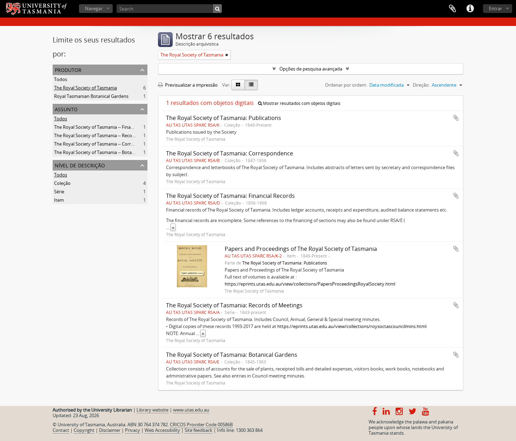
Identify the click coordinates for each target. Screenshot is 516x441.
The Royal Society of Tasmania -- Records (96, 135)
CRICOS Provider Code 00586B (201, 424)
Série (59, 191)
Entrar (495, 8)
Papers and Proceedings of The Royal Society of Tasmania (301, 249)
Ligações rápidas (470, 9)
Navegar (93, 8)
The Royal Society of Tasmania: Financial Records (230, 196)
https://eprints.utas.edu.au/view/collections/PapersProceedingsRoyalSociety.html (310, 284)
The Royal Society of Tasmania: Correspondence (229, 153)
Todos (60, 79)
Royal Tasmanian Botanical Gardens (91, 96)
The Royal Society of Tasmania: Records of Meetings (234, 305)
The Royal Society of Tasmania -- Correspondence (105, 144)
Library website (152, 410)
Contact (61, 430)
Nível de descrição (80, 164)
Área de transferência (452, 9)
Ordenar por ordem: (346, 85)
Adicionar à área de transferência (455, 117)
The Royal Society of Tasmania (85, 88)
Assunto (66, 108)
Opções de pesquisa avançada (310, 69)
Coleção (62, 183)
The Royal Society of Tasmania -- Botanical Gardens (107, 152)
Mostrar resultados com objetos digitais (301, 103)
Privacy (132, 430)
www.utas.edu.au (191, 410)
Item (59, 200)
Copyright (84, 430)
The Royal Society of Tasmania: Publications (223, 118)
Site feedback (198, 430)
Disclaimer (109, 430)
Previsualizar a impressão (191, 85)
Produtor (68, 69)
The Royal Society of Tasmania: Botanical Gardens (231, 355)
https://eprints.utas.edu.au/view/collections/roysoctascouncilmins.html (351, 326)
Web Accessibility (162, 430)
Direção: (421, 85)
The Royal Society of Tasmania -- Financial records (105, 127)
